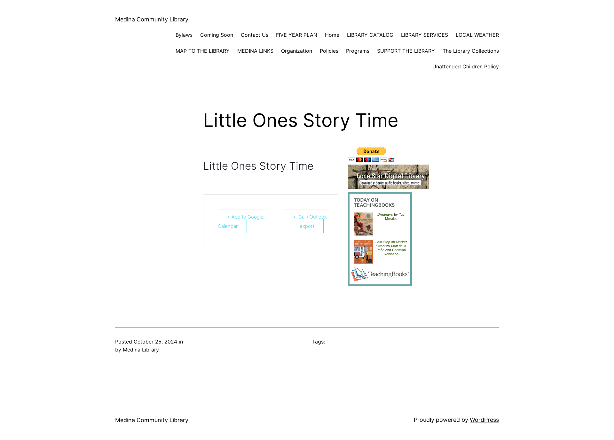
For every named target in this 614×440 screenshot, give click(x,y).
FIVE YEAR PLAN (296, 35)
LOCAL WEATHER (477, 35)
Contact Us (254, 35)
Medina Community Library (151, 19)
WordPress (484, 419)
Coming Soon (216, 35)
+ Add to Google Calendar (241, 221)
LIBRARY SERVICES (424, 35)
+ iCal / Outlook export (310, 221)
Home (332, 35)
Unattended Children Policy (465, 66)
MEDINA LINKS (255, 51)
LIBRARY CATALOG (370, 35)
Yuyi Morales (395, 216)
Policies (329, 51)
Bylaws (184, 35)
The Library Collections (471, 51)
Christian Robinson (395, 252)
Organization (296, 51)
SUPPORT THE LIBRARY (406, 51)
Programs (357, 51)
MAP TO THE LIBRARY (203, 51)
